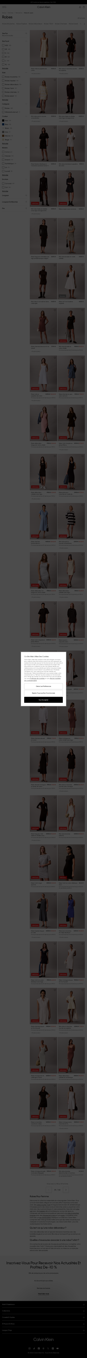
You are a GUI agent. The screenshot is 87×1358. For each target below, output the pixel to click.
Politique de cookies (37, 678)
